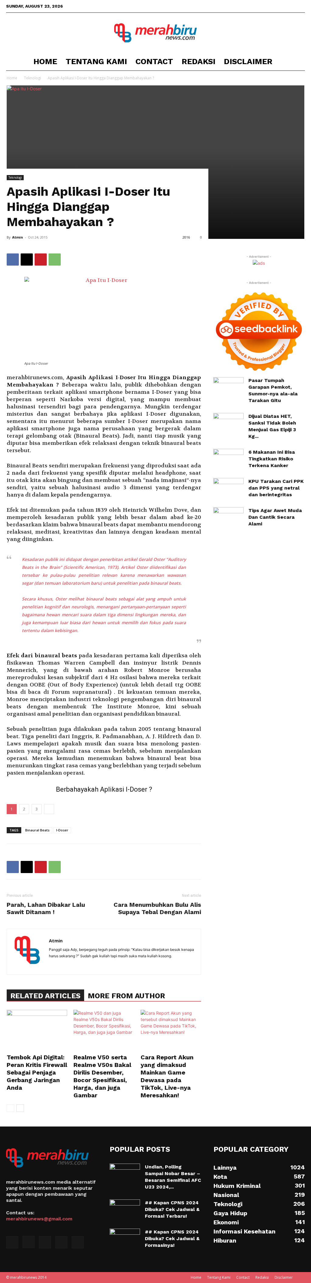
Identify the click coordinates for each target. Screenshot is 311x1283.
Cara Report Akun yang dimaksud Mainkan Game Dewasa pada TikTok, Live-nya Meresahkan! (167, 1076)
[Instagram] (270, 6)
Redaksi (198, 61)
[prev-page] (10, 1108)
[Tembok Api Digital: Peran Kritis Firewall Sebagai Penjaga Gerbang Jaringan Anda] (37, 1030)
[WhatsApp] (55, 259)
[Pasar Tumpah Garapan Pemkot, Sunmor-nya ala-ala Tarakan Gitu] (228, 387)
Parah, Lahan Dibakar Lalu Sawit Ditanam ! (46, 908)
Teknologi (32, 78)
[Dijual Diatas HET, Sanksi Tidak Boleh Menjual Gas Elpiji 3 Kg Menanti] (228, 423)
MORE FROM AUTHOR (126, 996)
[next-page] (20, 1108)
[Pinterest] (41, 259)
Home (45, 61)
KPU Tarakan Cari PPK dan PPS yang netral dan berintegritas (276, 487)
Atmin (17, 237)
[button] (297, 62)
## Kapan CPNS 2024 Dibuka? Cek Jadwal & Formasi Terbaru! (172, 1209)
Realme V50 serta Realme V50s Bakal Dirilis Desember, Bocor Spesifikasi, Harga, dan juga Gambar (102, 1076)
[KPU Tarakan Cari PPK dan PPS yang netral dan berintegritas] (228, 487)
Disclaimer (248, 61)
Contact (154, 61)
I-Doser (62, 830)
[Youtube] (300, 6)
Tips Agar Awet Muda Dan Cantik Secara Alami (275, 517)
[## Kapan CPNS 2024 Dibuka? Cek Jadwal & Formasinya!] (125, 1239)
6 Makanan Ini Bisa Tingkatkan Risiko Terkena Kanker (271, 458)
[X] (280, 6)
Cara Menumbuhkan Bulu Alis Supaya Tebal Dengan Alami (157, 908)
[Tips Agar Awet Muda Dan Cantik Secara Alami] (228, 517)
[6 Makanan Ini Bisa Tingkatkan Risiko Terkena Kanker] (228, 459)
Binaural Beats (37, 830)
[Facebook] (260, 6)
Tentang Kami (96, 61)
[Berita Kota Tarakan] (155, 32)
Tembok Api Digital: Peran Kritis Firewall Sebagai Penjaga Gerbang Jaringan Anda (37, 1072)
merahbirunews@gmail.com (39, 1219)
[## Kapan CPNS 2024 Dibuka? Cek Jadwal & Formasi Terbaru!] (125, 1210)
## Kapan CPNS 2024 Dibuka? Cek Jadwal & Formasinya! (172, 1238)
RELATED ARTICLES (45, 996)
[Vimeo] (290, 6)
